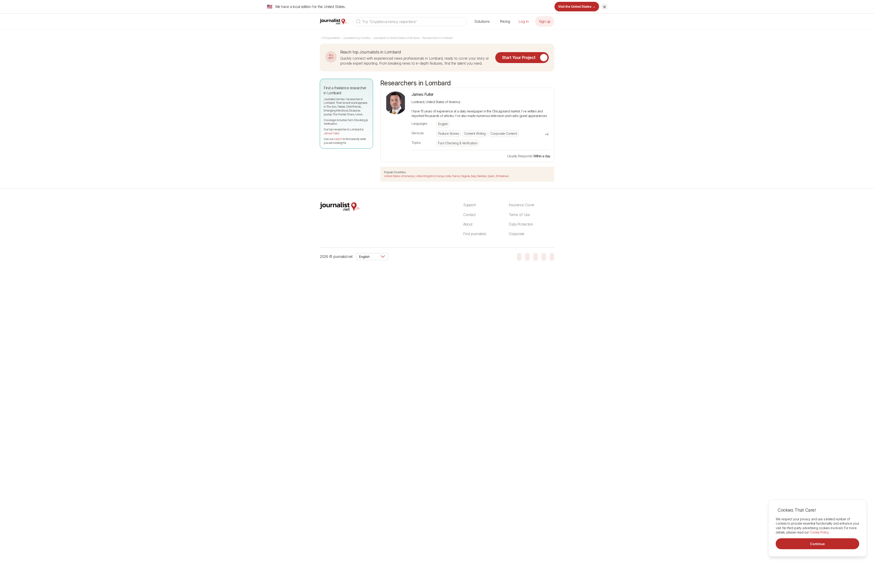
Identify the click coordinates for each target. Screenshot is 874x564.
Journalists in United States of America (396, 38)
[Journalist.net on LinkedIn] (552, 256)
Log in (523, 21)
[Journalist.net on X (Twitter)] (543, 256)
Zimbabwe (502, 176)
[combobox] (410, 21)
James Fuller (331, 133)
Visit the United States (577, 6)
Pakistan (481, 176)
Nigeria (465, 176)
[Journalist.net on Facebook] (535, 256)
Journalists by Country (356, 38)
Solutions (482, 21)
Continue (817, 544)
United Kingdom (425, 176)
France (456, 176)
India (448, 176)
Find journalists (331, 38)
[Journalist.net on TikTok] (527, 256)
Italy (473, 176)
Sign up (545, 21)
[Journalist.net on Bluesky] (519, 256)
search (338, 139)
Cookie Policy (819, 532)
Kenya (440, 176)
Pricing (505, 21)
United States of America (399, 176)
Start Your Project (519, 57)
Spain (491, 176)
